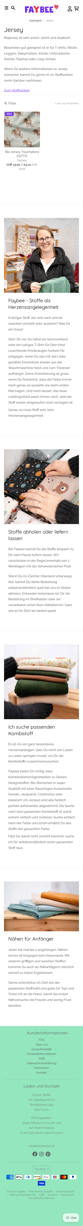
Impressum (67, 1194)
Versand (52, 1194)
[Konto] (69, 8)
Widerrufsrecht (65, 1191)
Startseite (35, 21)
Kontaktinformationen (41, 1198)
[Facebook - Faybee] (34, 1154)
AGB (41, 1194)
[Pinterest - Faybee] (48, 1154)
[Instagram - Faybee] (41, 1154)
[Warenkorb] (76, 8)
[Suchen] (13, 7)
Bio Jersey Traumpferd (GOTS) (22, 154)
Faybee (21, 1191)
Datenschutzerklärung (22, 1194)
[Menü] (6, 7)
